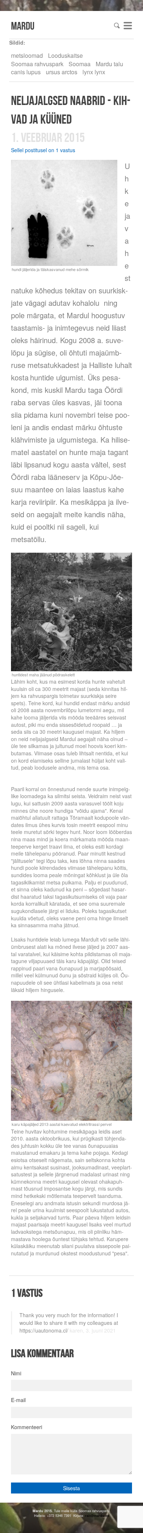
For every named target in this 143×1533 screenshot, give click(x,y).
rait (88, 1515)
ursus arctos (61, 72)
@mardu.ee (100, 1515)
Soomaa (80, 64)
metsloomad (27, 55)
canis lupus (26, 72)
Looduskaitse (65, 55)
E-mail (18, 1400)
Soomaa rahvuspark (37, 64)
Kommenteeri (26, 1427)
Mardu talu (109, 64)
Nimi (16, 1373)
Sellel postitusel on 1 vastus (43, 150)
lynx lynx (93, 72)
